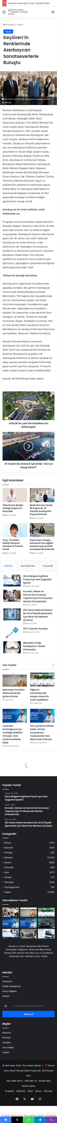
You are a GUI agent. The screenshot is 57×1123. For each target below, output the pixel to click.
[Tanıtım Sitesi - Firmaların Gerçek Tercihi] (20, 12)
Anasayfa (10, 24)
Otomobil (8, 867)
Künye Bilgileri (9, 991)
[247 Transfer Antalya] (12, 633)
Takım (30, 1091)
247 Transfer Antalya (35, 628)
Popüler (8, 565)
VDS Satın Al (31, 1080)
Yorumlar (48, 565)
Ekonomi (8, 847)
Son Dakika (8, 1047)
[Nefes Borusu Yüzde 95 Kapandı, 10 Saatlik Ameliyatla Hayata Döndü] (42, 495)
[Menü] (4, 13)
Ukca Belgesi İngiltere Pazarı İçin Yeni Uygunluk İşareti (37, 579)
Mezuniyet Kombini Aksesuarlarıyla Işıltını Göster (14, 693)
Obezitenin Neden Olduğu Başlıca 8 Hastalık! (13, 508)
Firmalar (8, 852)
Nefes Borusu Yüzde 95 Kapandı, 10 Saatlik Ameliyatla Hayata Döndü (41, 510)
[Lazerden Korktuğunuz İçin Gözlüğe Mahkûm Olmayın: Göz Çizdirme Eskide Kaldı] (15, 716)
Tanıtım (8, 877)
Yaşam (20, 24)
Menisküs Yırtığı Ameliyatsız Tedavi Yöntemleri (34, 646)
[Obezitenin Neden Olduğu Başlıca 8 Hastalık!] (15, 495)
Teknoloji (8, 882)
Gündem (8, 857)
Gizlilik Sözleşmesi (11, 986)
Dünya (7, 842)
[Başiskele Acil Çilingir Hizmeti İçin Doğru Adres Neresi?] (46, 923)
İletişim (6, 996)
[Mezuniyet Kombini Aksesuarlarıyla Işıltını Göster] (15, 680)
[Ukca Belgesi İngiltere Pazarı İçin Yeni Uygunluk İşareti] (12, 580)
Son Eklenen (28, 565)
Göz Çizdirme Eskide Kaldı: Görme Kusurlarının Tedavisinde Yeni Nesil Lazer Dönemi (42, 732)
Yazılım (5, 1052)
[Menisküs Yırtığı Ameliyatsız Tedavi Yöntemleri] (12, 647)
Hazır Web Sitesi (14, 1080)
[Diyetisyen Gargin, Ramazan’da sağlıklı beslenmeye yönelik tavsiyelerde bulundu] (42, 530)
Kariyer (8, 862)
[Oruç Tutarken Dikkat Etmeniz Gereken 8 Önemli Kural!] (15, 530)
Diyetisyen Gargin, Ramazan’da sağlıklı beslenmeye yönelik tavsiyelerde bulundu (42, 544)
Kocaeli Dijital (23, 1070)
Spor (6, 872)
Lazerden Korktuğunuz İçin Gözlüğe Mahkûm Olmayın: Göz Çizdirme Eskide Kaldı (13, 734)
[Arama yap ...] (53, 13)
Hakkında (20, 1091)
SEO (44, 1070)
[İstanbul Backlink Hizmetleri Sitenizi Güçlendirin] (46, 933)
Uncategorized (11, 887)
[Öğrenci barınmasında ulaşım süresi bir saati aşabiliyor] (42, 680)
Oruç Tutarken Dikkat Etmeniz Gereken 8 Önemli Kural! (13, 544)
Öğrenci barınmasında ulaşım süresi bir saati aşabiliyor (39, 694)
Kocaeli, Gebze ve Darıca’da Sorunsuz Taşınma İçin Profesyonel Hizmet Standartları (37, 596)
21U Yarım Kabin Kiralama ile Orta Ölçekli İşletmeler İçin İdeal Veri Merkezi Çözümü (37, 615)
